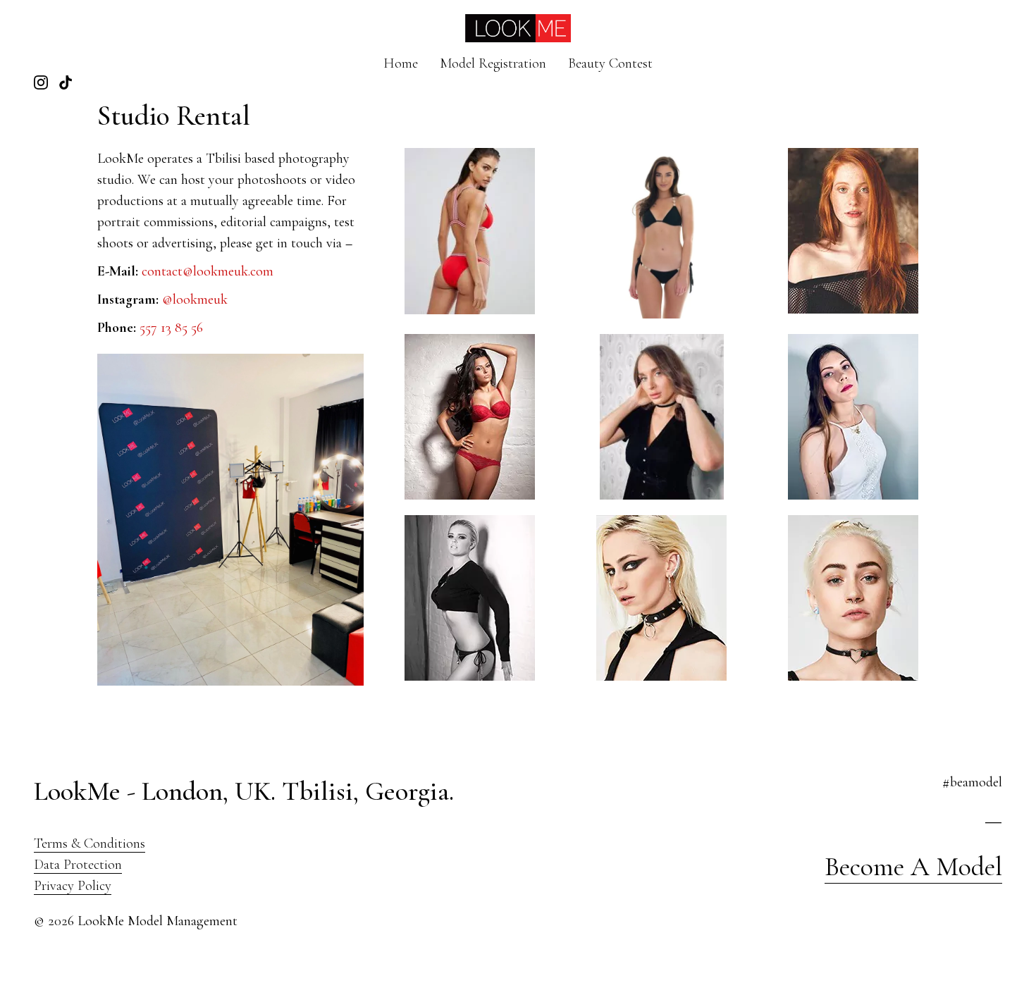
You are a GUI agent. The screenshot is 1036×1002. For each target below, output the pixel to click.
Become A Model (913, 867)
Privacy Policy (72, 885)
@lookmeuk (195, 299)
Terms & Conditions (89, 843)
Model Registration (493, 63)
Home (400, 63)
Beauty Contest (610, 63)
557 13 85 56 (171, 327)
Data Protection (78, 864)
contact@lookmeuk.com (207, 271)
